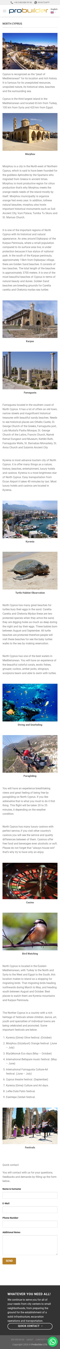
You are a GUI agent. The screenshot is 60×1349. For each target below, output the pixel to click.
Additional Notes (11, 1232)
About (29, 1340)
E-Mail (6, 1203)
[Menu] (4, 11)
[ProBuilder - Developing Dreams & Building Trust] (28, 11)
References (17, 1340)
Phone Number (10, 1218)
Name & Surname (11, 1189)
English (54, 9)
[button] (53, 1342)
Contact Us (42, 1340)
